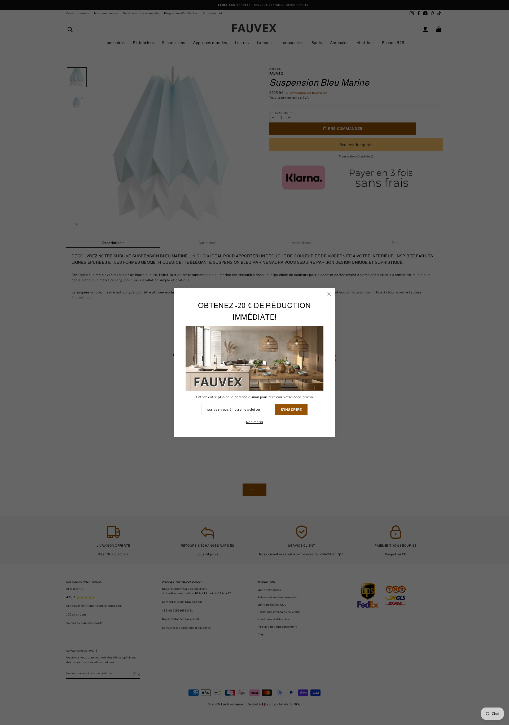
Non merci (254, 422)
